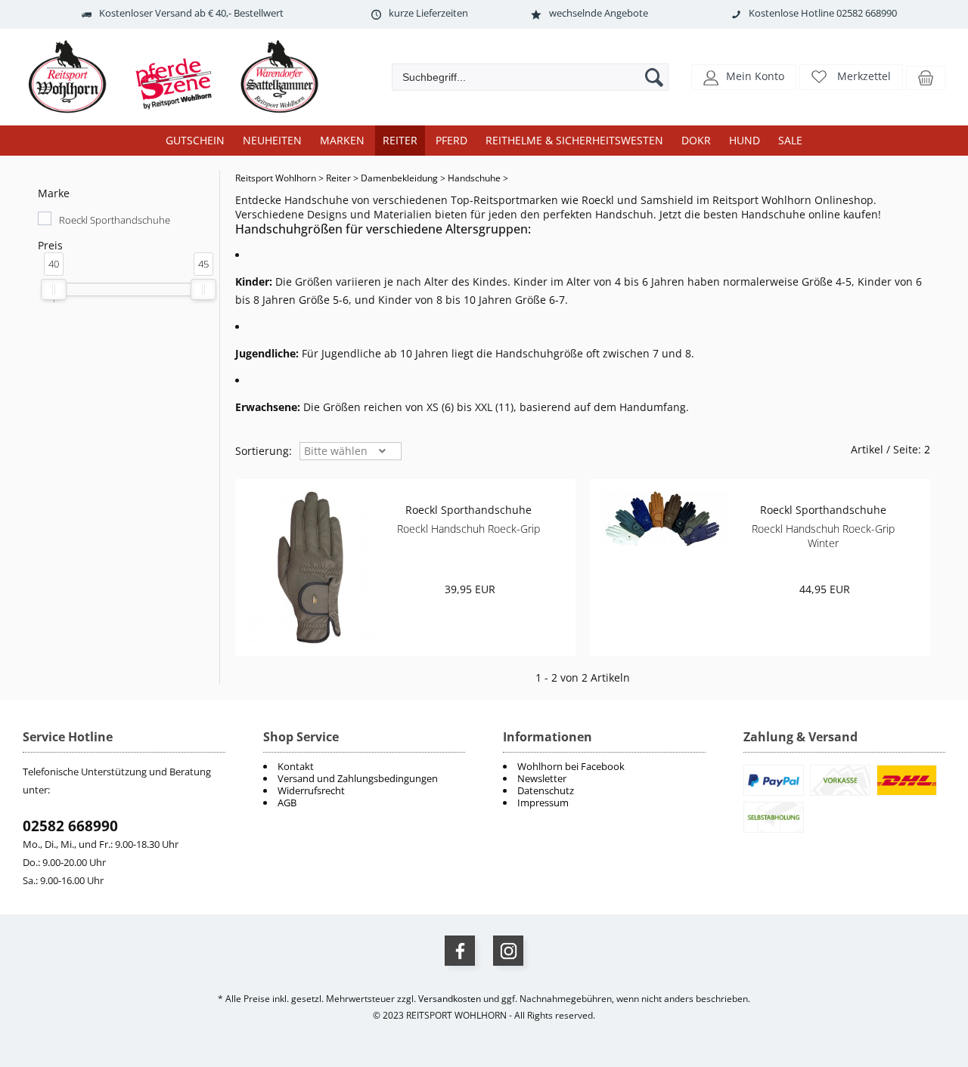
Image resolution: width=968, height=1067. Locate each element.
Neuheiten (272, 140)
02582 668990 (70, 826)
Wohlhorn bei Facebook (571, 766)
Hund (744, 140)
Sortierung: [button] (263, 451)
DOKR (696, 140)
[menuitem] (604, 766)
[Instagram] (508, 951)
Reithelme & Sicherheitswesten (574, 140)
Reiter (400, 140)
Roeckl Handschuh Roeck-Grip (468, 528)
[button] (743, 76)
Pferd (451, 140)
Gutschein (195, 140)
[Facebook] (460, 951)
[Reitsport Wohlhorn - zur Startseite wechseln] (181, 114)
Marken (342, 140)
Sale (790, 140)
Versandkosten (449, 998)
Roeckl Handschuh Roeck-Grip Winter (823, 535)
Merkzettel (864, 76)
